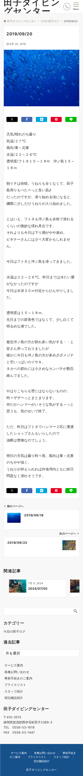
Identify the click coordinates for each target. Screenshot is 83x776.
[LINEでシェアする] (71, 119)
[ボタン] (67, 6)
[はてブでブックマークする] (41, 119)
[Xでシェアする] (12, 119)
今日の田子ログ (14, 631)
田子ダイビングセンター (41, 769)
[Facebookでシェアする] (27, 119)
